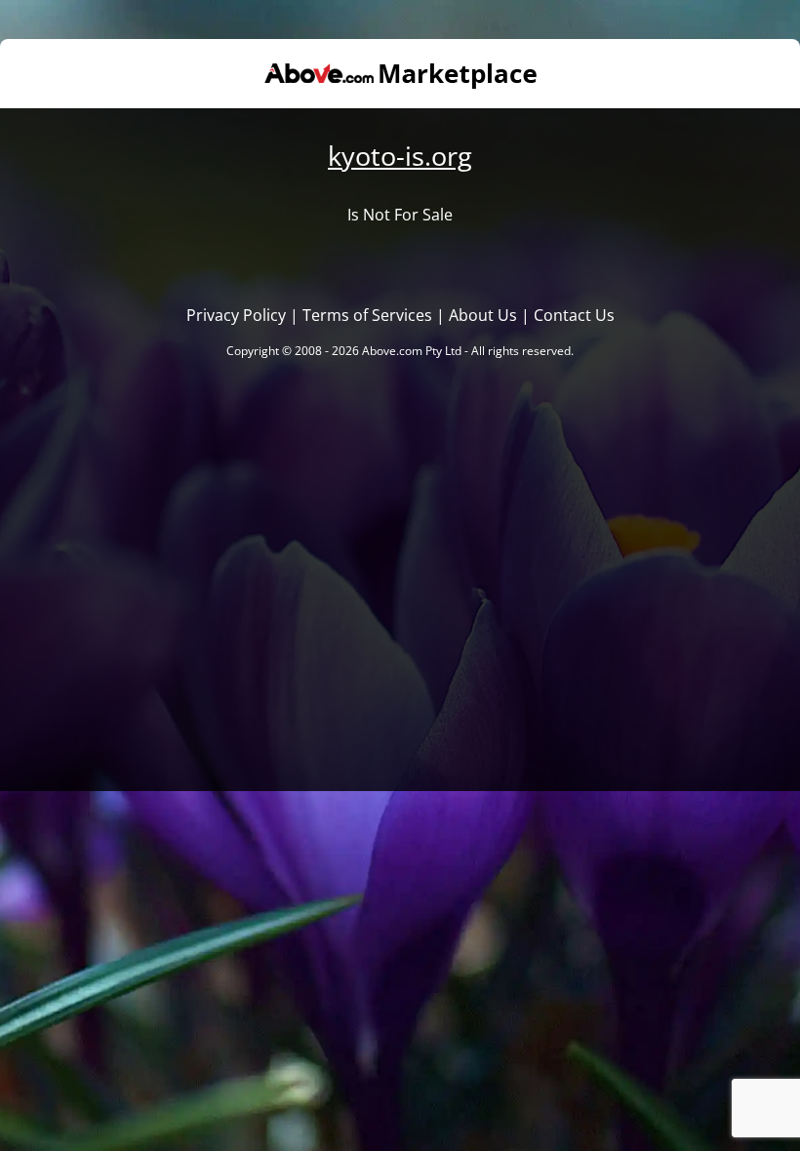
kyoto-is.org (400, 156)
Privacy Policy (236, 315)
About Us (483, 315)
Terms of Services (367, 315)
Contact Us (574, 315)
